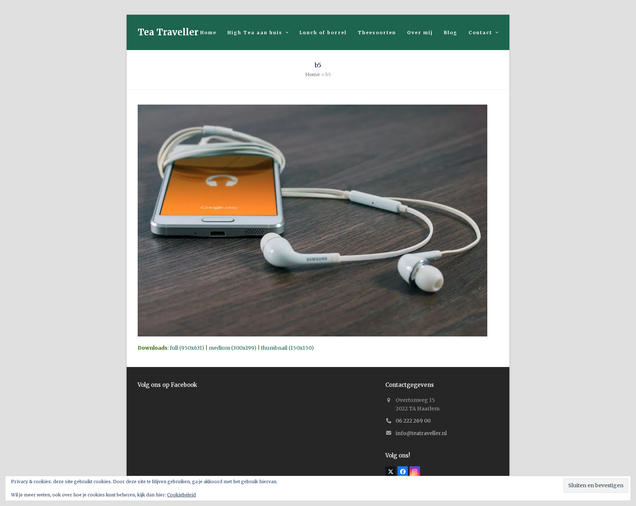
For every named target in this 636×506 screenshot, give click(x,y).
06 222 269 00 (413, 420)
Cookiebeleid (181, 495)
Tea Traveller (168, 32)
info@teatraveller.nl (421, 433)
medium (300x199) (233, 348)
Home (312, 74)
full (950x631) (187, 348)
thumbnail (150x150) (287, 348)
